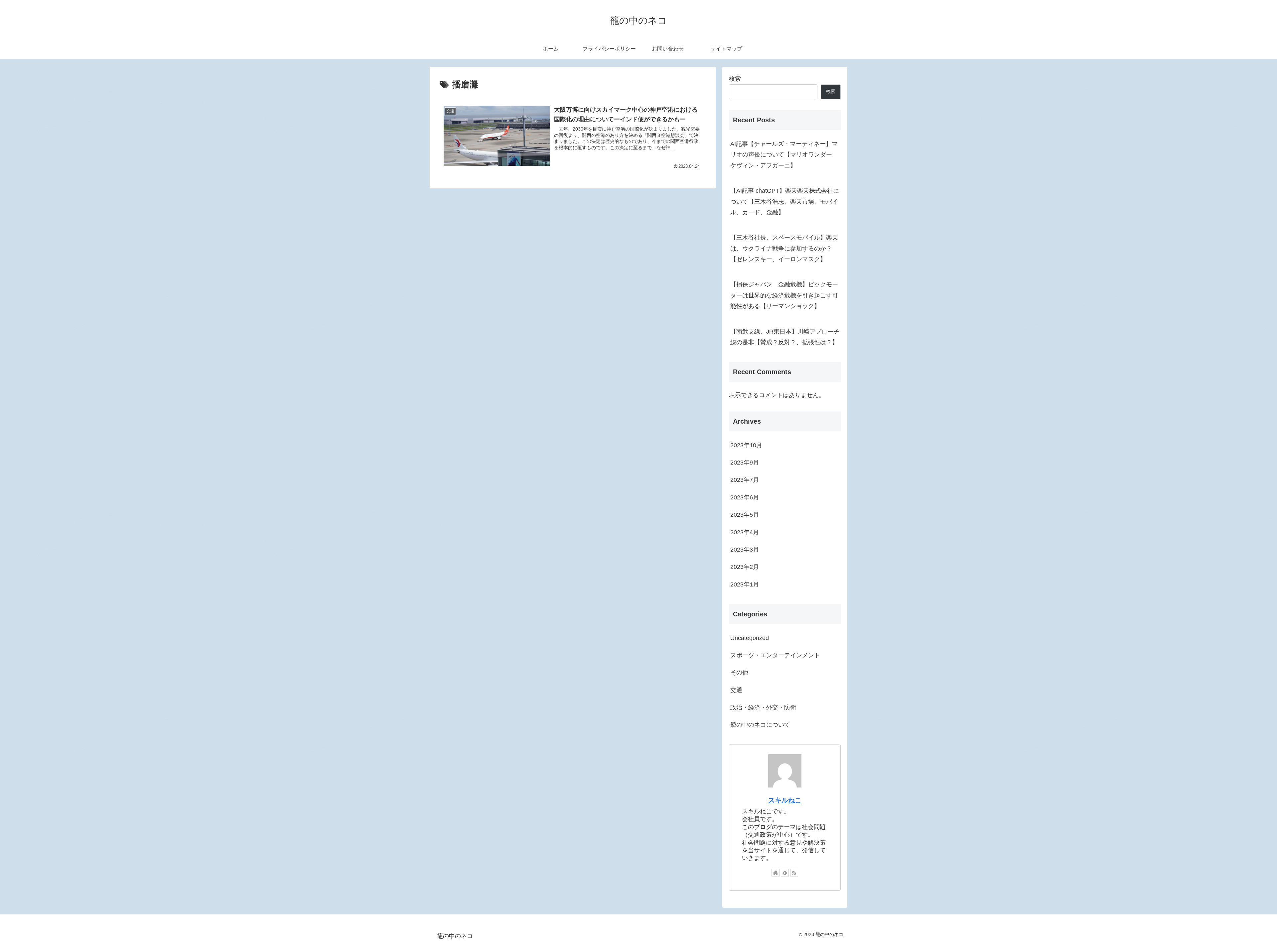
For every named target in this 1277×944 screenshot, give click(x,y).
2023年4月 (744, 532)
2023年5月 (744, 514)
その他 (739, 672)
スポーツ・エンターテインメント (775, 655)
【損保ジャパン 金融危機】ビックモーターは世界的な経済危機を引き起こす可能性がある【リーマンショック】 (784, 295)
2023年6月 (744, 497)
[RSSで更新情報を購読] (794, 873)
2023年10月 (746, 445)
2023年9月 (744, 462)
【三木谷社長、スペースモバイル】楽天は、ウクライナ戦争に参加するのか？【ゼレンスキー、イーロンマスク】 (784, 248)
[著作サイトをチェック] (776, 873)
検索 (735, 78)
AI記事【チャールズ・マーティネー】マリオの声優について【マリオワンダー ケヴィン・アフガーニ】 (784, 155)
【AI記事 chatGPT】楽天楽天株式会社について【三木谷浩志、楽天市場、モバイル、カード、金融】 (784, 201)
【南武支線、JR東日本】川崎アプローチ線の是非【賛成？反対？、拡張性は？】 (784, 337)
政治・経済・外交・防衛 (763, 707)
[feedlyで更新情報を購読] (785, 873)
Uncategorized (749, 638)
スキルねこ (784, 800)
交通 (736, 690)
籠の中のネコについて (760, 724)
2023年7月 (744, 479)
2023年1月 (744, 584)
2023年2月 (744, 567)
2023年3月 (744, 549)
